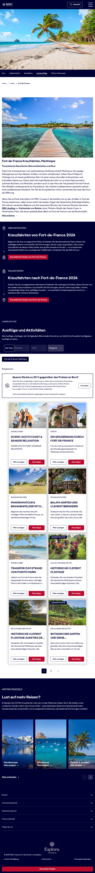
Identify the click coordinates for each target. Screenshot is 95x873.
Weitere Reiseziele (58, 73)
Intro (3, 73)
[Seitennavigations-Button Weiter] (57, 671)
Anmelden (85, 386)
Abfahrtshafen (14, 73)
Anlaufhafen (28, 73)
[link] (10, 765)
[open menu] (90, 5)
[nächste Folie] (90, 777)
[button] (56, 348)
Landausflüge (41, 73)
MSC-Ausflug (8, 208)
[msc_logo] (7, 4)
